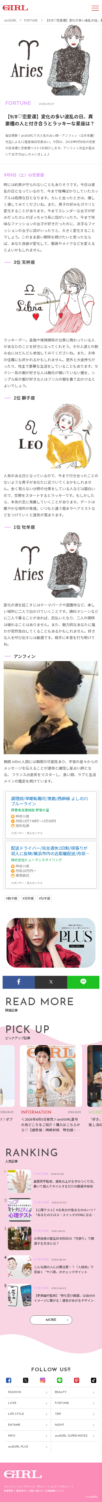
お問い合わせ (36, 1491)
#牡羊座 (44, 898)
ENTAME (14, 1425)
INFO (11, 1436)
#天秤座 (28, 898)
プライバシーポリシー (35, 1486)
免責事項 (8, 1491)
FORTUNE (62, 1403)
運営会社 (21, 1491)
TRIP (58, 1414)
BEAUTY (60, 1392)
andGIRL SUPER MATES (71, 1436)
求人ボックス (34, 833)
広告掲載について (55, 1491)
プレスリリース (12, 1486)
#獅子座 (11, 898)
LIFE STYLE (16, 1414)
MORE (51, 1320)
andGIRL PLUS (18, 1446)
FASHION (14, 1392)
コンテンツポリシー (60, 1486)
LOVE (12, 1403)
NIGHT (59, 1425)
